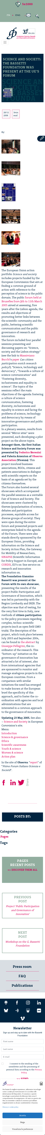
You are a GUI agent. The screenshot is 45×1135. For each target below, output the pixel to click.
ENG (17, 15)
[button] (41, 1083)
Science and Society (16, 721)
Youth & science (11, 748)
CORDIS (6, 564)
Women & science (12, 752)
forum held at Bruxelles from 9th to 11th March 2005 (22, 301)
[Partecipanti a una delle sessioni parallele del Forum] (11, 167)
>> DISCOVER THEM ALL (22, 869)
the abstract (28, 642)
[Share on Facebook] (6, 782)
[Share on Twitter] (22, 782)
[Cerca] (37, 16)
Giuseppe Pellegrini (13, 646)
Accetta (22, 1115)
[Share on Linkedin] (13, 782)
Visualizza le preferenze (22, 1129)
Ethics (5, 741)
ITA (8, 15)
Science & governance (15, 737)
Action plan (8, 756)
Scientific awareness (14, 744)
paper (15, 359)
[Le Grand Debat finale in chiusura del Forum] (11, 215)
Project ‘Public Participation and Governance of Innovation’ (22, 910)
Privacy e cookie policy (10, 1107)
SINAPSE (7, 556)
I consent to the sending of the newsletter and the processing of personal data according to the (24, 1068)
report (34, 762)
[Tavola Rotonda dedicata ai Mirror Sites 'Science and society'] (11, 146)
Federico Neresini (30, 452)
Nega (22, 1122)
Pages (4, 836)
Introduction (9, 733)
